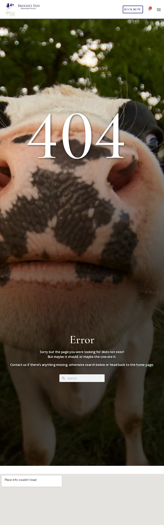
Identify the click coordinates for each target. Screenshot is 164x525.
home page (144, 365)
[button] (158, 9)
